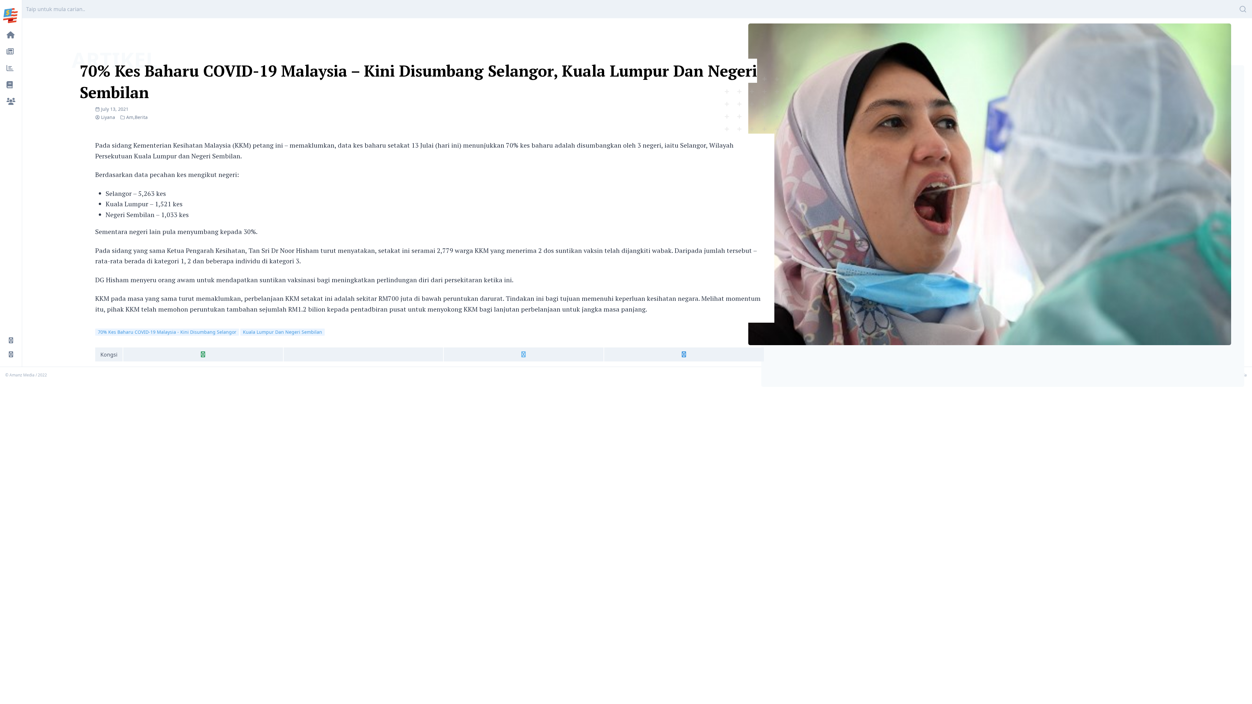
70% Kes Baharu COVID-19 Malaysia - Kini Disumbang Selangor (167, 332)
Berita (141, 117)
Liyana (108, 117)
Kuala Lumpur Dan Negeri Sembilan (282, 332)
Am (129, 117)
